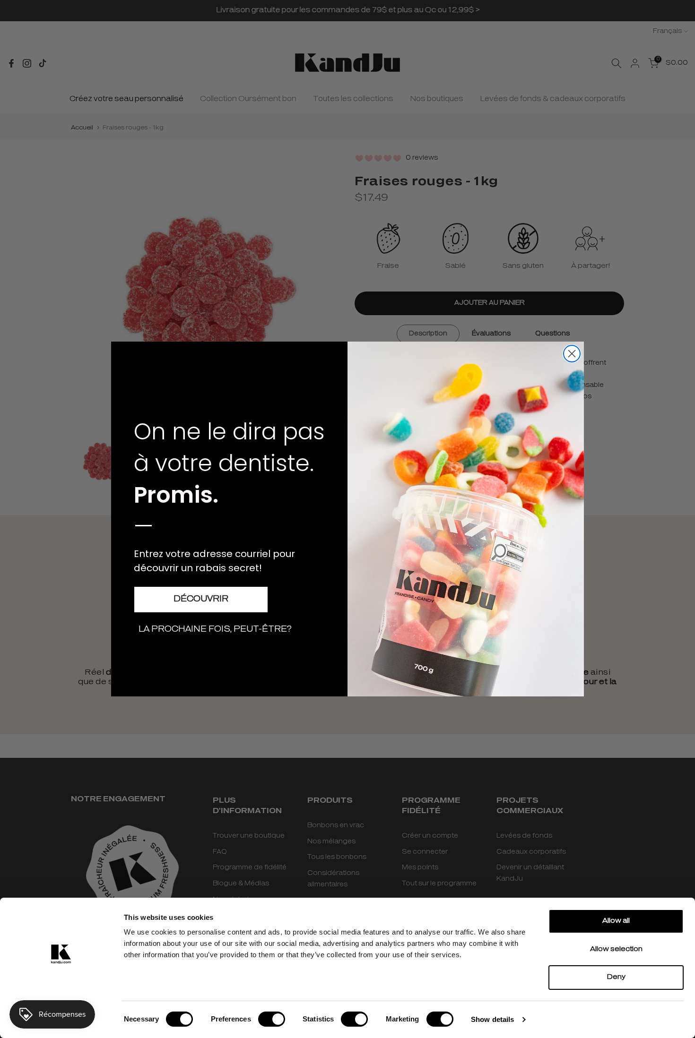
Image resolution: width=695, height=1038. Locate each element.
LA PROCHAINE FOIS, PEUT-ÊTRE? (215, 630)
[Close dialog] (572, 353)
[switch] (271, 1019)
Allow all (616, 921)
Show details (492, 1019)
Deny (616, 977)
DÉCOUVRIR (201, 599)
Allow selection (616, 949)
